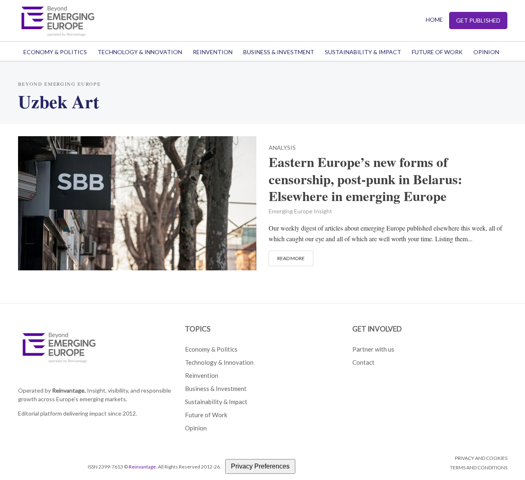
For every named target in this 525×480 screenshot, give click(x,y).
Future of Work (437, 51)
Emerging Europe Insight (300, 211)
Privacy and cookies (481, 458)
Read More (291, 258)
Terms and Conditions (478, 467)
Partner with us (373, 349)
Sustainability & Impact (363, 51)
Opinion (486, 51)
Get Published (478, 20)
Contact (363, 362)
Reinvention (213, 51)
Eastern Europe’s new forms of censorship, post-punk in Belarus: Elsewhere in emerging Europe (365, 179)
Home (434, 19)
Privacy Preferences (260, 466)
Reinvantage (142, 467)
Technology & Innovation (140, 51)
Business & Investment (278, 51)
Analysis (282, 148)
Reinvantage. (69, 390)
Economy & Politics (55, 51)
